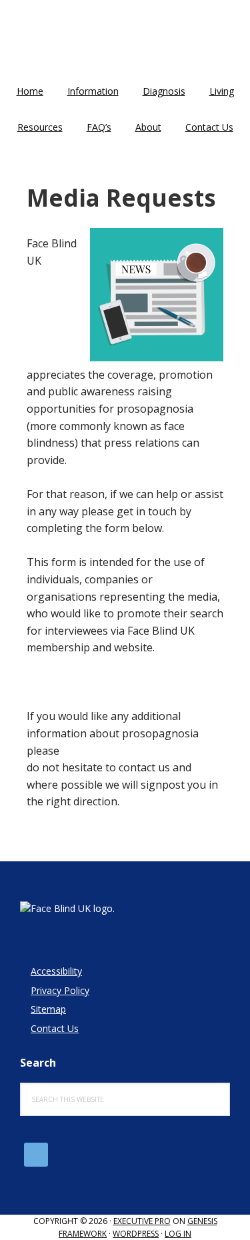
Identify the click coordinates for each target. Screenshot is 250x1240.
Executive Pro (142, 1221)
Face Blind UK (125, 40)
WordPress (136, 1233)
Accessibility (56, 971)
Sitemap (48, 1009)
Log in (178, 1233)
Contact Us (55, 1028)
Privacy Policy (60, 990)
